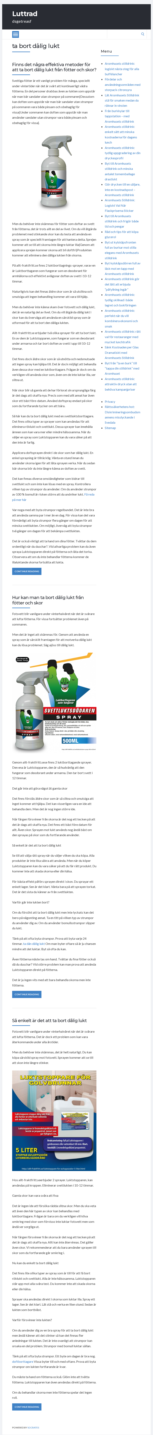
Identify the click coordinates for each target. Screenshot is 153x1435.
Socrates (33, 1427)
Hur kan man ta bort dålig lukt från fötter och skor (48, 600)
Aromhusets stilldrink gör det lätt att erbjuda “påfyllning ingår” (122, 284)
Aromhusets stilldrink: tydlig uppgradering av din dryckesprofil (122, 153)
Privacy (110, 401)
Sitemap (110, 428)
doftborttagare (22, 1361)
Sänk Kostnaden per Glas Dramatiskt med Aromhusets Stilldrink (122, 352)
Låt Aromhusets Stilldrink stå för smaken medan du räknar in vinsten (122, 100)
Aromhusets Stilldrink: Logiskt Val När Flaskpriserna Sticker (120, 205)
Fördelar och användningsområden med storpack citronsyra (122, 84)
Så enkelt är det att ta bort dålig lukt (49, 1020)
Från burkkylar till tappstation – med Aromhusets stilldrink (119, 116)
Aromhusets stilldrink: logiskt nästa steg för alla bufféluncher (122, 69)
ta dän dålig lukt (34, 943)
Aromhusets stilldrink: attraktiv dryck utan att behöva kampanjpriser (121, 384)
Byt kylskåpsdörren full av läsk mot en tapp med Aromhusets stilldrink (122, 268)
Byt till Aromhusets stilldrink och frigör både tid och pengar (122, 221)
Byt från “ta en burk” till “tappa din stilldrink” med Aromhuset (122, 368)
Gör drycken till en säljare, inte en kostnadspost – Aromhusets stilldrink (122, 189)
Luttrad (24, 13)
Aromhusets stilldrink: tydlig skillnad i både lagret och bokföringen (120, 300)
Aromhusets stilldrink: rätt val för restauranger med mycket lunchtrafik (123, 336)
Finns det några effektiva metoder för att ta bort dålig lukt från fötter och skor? (54, 67)
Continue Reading (27, 571)
